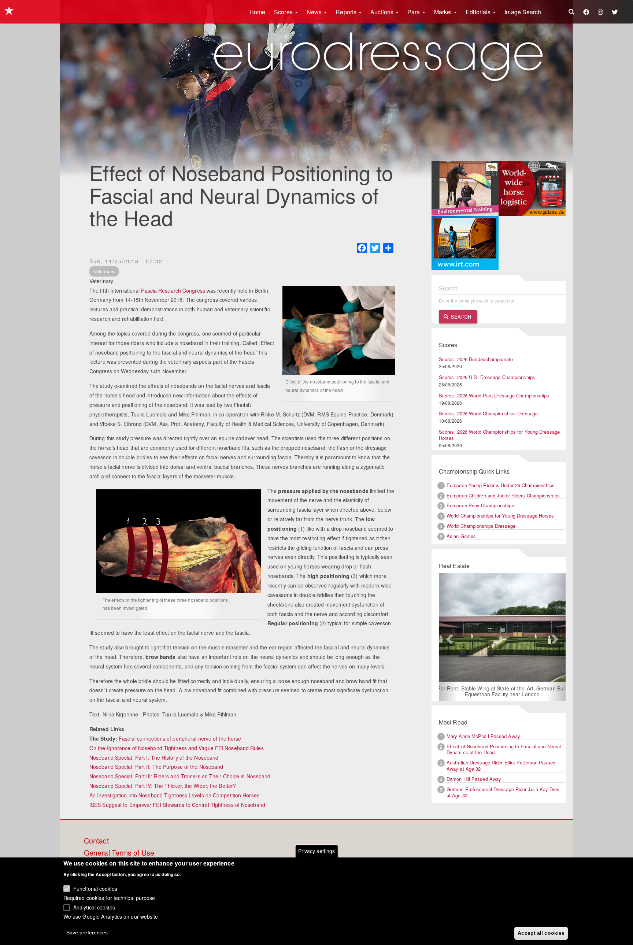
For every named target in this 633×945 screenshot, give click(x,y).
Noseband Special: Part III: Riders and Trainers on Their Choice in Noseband (180, 776)
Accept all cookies (541, 933)
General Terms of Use (119, 853)
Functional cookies (95, 888)
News (315, 12)
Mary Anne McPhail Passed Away (483, 736)
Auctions (382, 12)
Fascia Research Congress (173, 290)
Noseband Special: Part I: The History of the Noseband (153, 757)
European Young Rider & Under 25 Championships (501, 485)
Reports (347, 12)
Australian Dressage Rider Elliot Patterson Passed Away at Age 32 (501, 765)
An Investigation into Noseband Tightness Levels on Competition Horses (174, 795)
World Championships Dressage (481, 525)
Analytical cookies (94, 907)
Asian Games (461, 536)
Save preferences (87, 932)
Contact (96, 841)
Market (444, 12)
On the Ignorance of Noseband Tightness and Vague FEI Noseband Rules (176, 748)
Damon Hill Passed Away (474, 778)
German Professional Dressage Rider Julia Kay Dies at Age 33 (503, 792)
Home (257, 12)
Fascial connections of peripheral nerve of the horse (180, 738)
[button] (448, 637)
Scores (284, 12)
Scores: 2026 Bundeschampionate (476, 359)
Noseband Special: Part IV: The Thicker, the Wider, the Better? (162, 785)
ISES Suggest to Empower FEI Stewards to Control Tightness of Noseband (177, 804)
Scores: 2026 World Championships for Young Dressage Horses (499, 434)
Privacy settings (316, 851)
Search (460, 316)
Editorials (479, 12)
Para (414, 12)
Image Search (522, 12)
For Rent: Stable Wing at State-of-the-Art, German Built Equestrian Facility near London (502, 691)
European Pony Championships (480, 505)
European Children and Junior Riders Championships (503, 495)
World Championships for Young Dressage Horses (500, 515)
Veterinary (104, 271)
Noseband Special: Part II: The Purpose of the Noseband (156, 766)
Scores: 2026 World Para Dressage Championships (494, 395)
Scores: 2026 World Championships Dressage (488, 413)
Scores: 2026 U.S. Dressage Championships (487, 377)
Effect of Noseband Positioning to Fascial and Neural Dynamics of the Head (504, 749)
